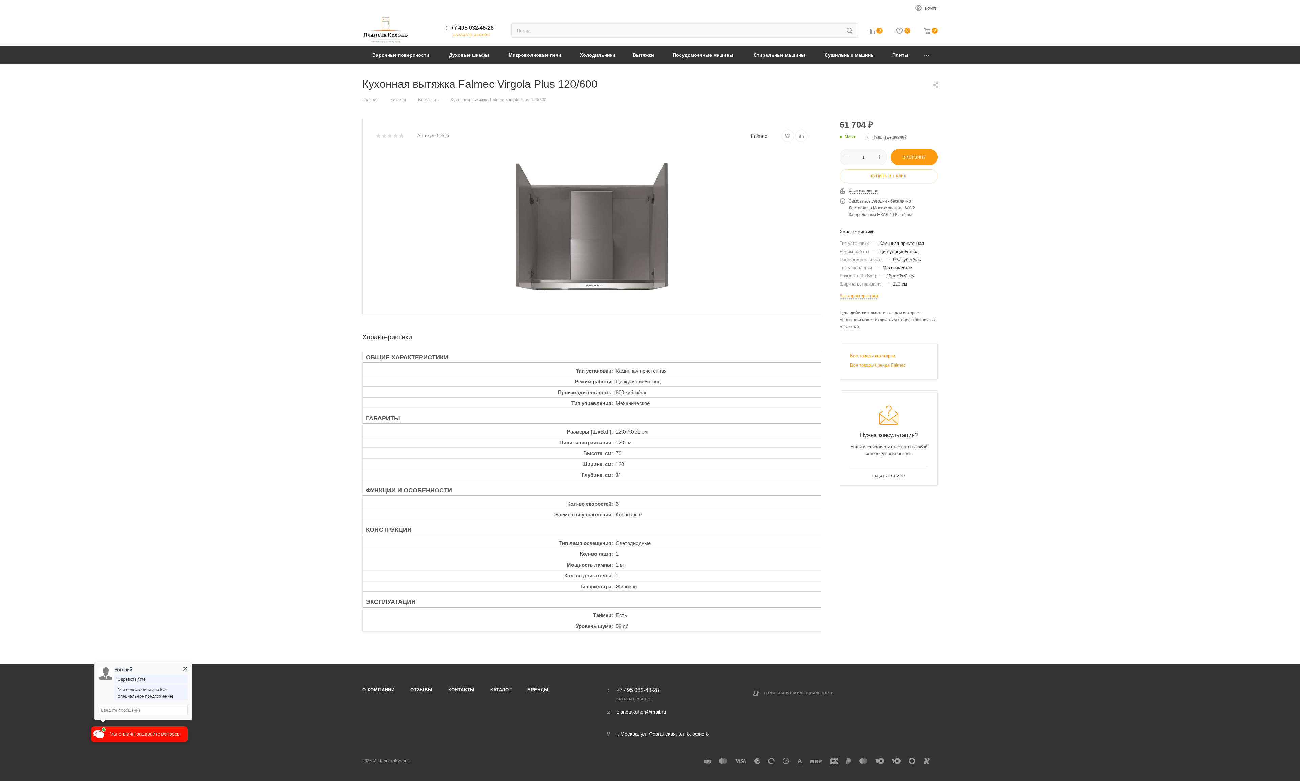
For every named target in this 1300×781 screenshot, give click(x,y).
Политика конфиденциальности (799, 693)
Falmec (759, 136)
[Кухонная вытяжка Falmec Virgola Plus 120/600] (592, 226)
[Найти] (849, 30)
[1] (378, 136)
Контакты (461, 689)
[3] (389, 136)
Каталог (501, 689)
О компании (378, 689)
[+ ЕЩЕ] (927, 55)
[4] (395, 136)
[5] (401, 136)
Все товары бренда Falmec (878, 365)
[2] (384, 136)
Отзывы (421, 689)
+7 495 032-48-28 (472, 28)
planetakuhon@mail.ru (641, 712)
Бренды (538, 689)
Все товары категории (872, 355)
